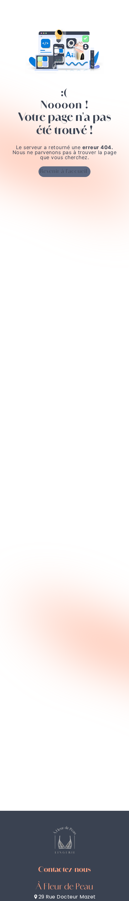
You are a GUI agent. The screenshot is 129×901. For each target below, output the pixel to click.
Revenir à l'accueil (63, 171)
